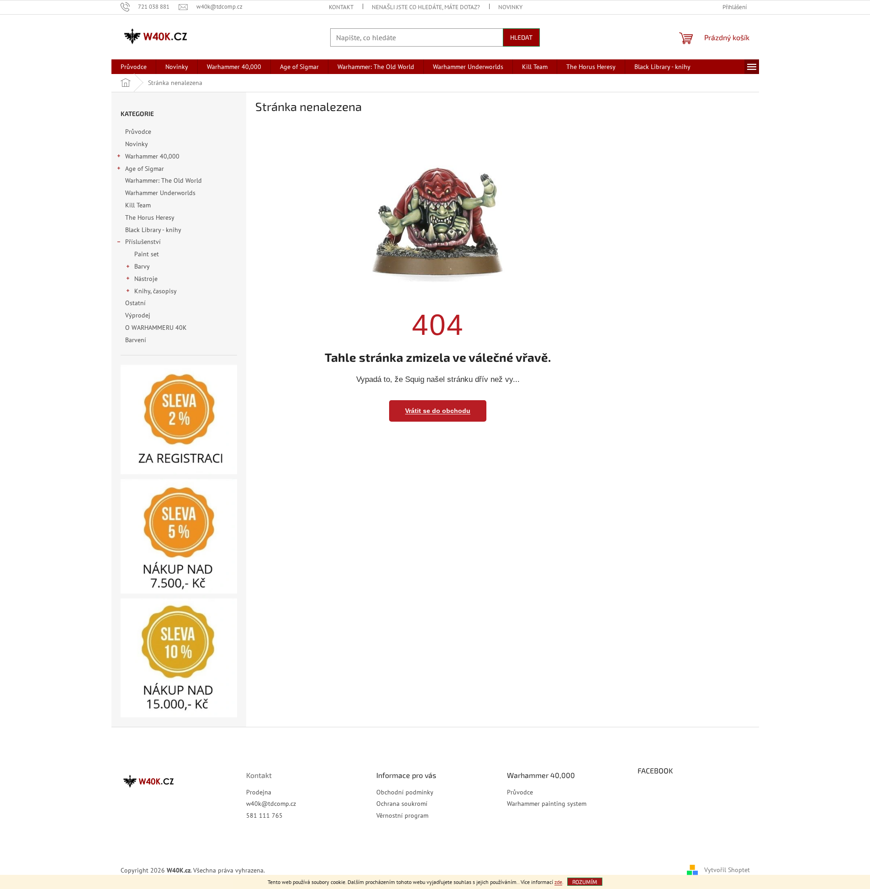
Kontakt (341, 7)
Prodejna (258, 792)
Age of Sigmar (144, 168)
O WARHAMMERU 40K (156, 327)
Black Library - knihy (153, 230)
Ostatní (135, 303)
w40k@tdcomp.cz (271, 803)
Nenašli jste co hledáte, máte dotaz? (426, 7)
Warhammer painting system (546, 803)
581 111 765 (264, 815)
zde (558, 881)
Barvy (142, 266)
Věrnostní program (402, 815)
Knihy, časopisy (155, 291)
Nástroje (146, 279)
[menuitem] (133, 66)
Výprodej (137, 315)
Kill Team (138, 205)
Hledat (521, 37)
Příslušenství (143, 242)
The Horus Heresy (149, 217)
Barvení (135, 340)
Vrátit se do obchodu (437, 410)
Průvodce (138, 131)
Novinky (510, 7)
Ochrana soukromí (401, 803)
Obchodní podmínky (404, 792)
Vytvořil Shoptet (727, 870)
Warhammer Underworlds (160, 193)
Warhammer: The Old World (163, 180)
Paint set (146, 254)
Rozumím (584, 881)
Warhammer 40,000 (152, 156)
